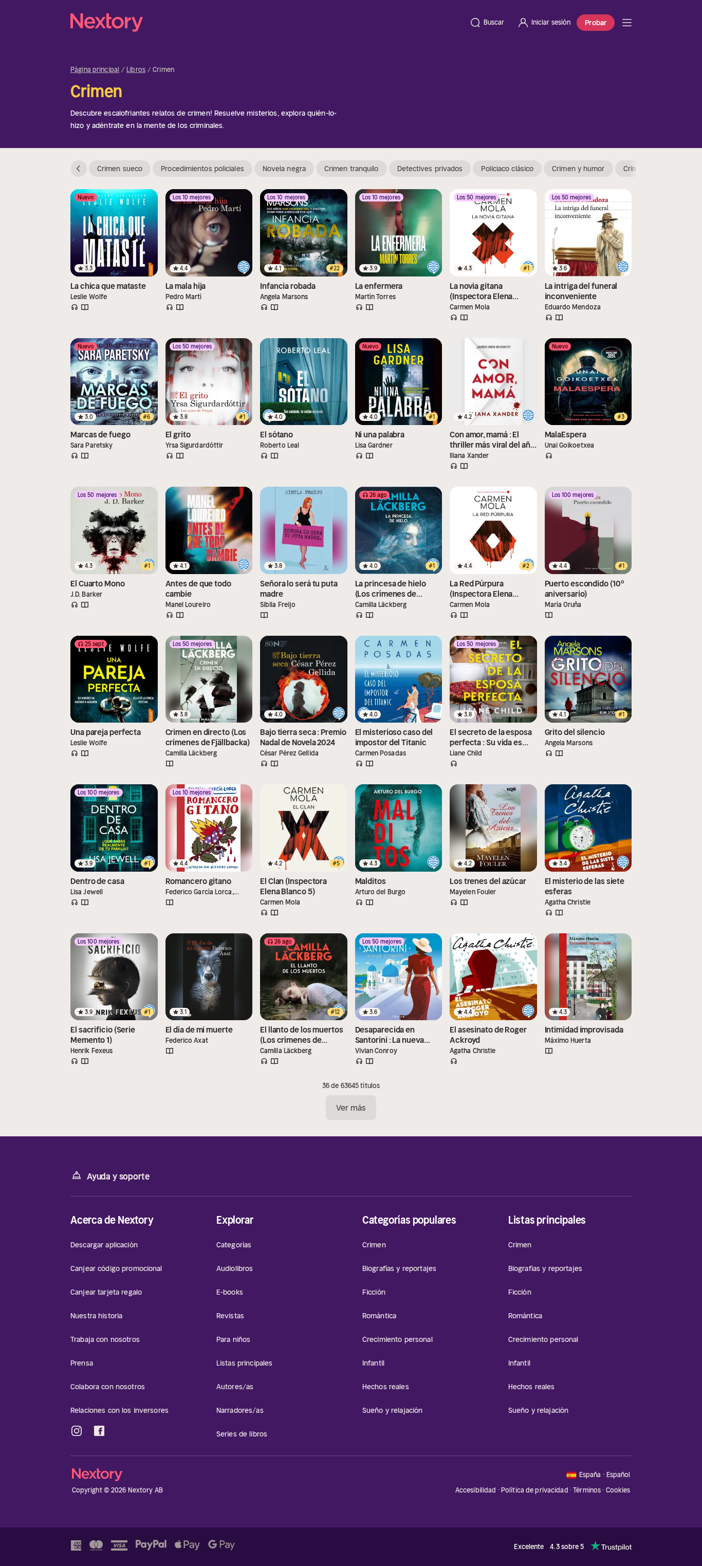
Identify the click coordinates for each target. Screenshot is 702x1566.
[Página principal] (266, 22)
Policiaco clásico (507, 168)
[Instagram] (76, 1431)
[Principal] (627, 22)
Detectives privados (430, 168)
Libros (135, 70)
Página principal (94, 70)
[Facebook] (99, 1431)
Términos (587, 1490)
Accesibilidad (475, 1490)
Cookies (618, 1490)
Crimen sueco (119, 168)
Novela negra (284, 168)
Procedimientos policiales (202, 168)
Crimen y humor (578, 168)
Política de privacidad (534, 1490)
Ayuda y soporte (118, 1176)
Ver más (351, 1107)
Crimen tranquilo (351, 168)
